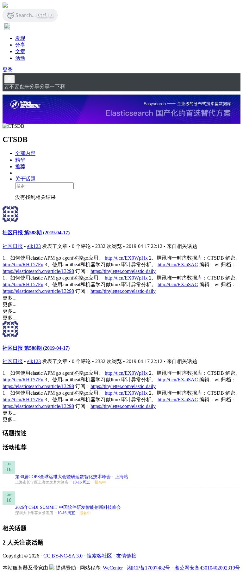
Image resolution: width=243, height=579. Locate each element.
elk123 (34, 246)
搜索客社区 (99, 555)
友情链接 (126, 555)
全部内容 (25, 153)
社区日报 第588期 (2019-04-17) (36, 232)
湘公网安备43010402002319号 (207, 567)
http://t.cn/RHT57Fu (23, 264)
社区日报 (13, 246)
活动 (20, 58)
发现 (20, 38)
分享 (20, 44)
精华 (20, 160)
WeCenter (113, 567)
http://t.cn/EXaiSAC (178, 264)
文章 (20, 51)
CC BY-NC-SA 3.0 (63, 555)
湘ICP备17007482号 (148, 567)
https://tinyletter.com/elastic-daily (123, 271)
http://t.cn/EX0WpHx (126, 258)
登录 (8, 69)
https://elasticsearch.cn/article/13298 (38, 271)
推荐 (20, 166)
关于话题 (25, 179)
